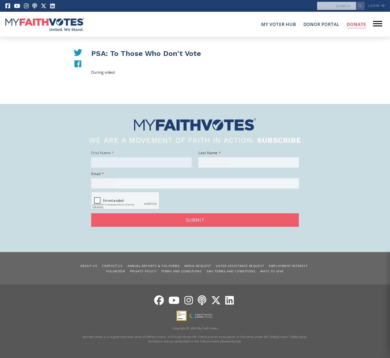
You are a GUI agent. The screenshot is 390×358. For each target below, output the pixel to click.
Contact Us (112, 266)
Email (96, 173)
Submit (195, 220)
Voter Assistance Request (240, 266)
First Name (101, 152)
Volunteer (115, 271)
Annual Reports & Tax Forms (154, 266)
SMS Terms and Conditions (231, 271)
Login (374, 5)
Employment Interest (288, 266)
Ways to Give (272, 271)
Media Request (198, 266)
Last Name (208, 152)
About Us (88, 266)
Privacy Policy (143, 271)
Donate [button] (356, 24)
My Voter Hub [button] (278, 24)
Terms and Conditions (181, 271)
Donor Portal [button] (321, 24)
